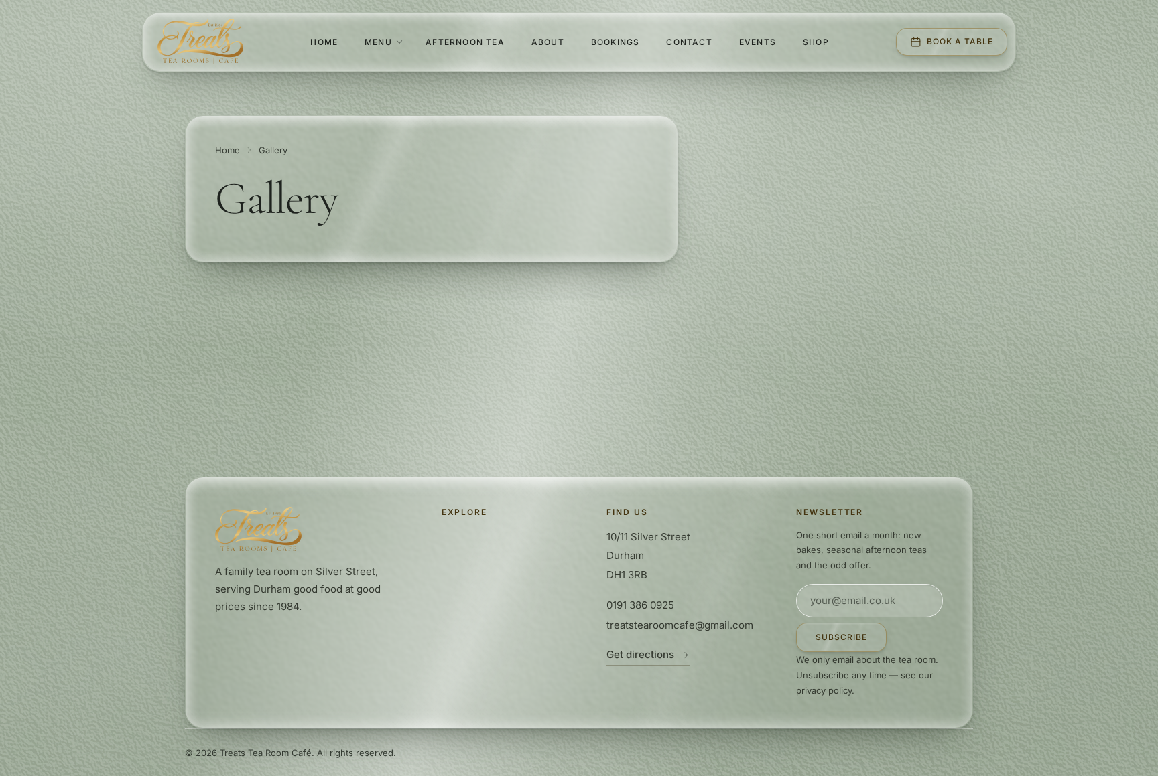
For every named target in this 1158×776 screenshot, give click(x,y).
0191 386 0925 (640, 605)
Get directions (640, 654)
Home (227, 150)
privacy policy (824, 690)
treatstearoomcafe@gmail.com (679, 625)
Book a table (960, 41)
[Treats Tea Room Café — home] (200, 41)
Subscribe (841, 637)
